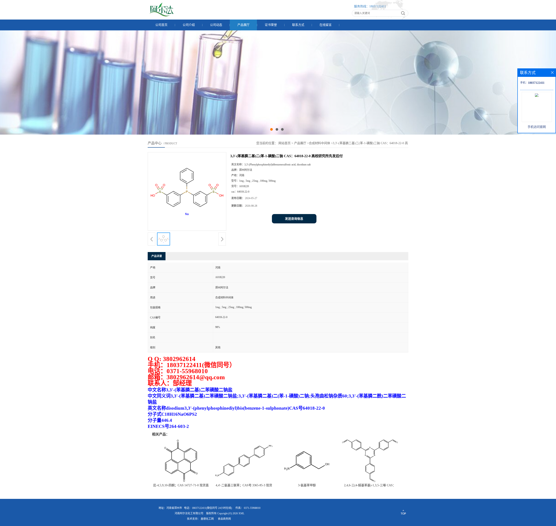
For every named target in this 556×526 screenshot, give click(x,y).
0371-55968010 (252, 508)
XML (241, 513)
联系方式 (298, 24)
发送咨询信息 (294, 218)
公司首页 (161, 24)
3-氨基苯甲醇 (307, 485)
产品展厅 (243, 24)
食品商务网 (224, 518)
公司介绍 (189, 24)
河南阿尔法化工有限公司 (189, 513)
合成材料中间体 (319, 143)
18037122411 (377, 6)
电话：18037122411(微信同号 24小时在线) (208, 508)
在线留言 (325, 24)
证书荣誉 (271, 24)
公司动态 (216, 24)
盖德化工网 (207, 518)
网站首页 (284, 143)
